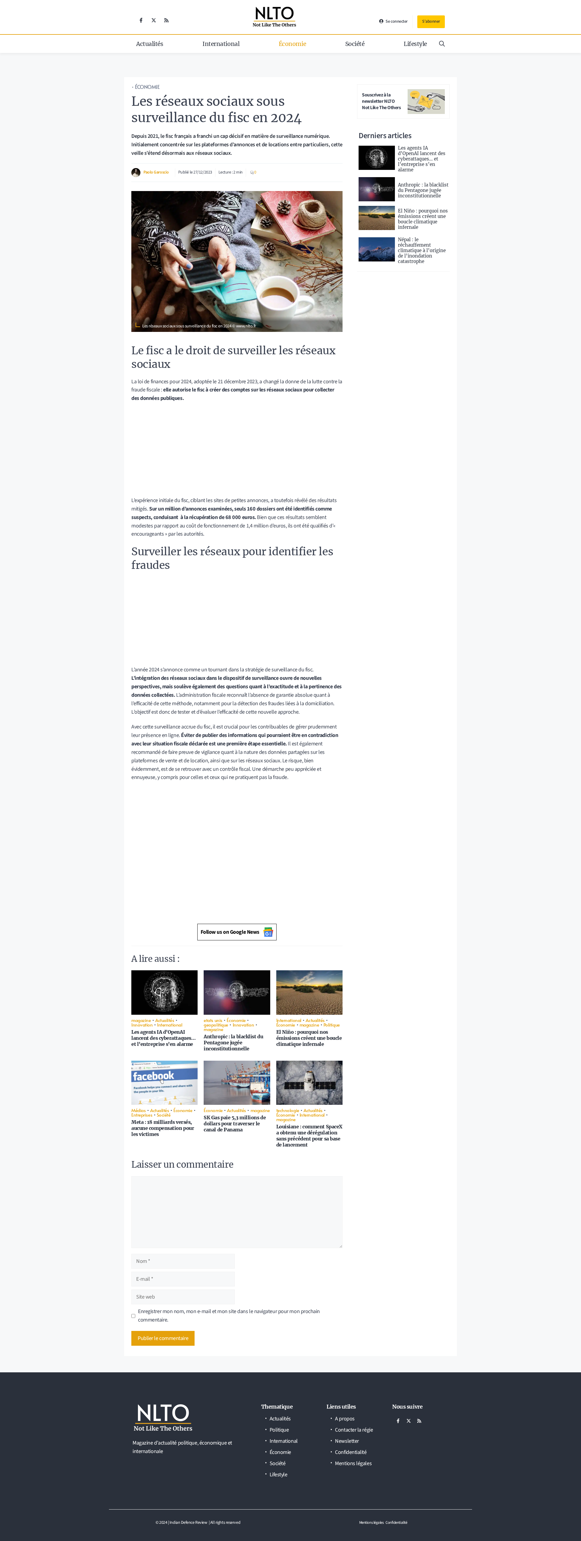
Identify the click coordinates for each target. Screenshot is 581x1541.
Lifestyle (415, 43)
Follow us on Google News (230, 932)
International (220, 43)
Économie (292, 43)
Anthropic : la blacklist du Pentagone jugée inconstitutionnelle (233, 1042)
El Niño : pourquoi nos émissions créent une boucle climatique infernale (309, 1038)
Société (355, 43)
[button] (442, 44)
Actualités (149, 43)
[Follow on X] (154, 20)
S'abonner (431, 21)
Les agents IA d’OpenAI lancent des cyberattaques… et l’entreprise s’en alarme (163, 1038)
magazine (141, 1020)
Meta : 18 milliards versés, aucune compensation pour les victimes (162, 1128)
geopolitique (216, 1024)
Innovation (142, 1024)
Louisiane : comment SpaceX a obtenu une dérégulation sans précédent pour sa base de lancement (309, 1136)
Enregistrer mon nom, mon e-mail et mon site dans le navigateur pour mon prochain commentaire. (229, 1316)
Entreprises (141, 1114)
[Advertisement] (237, 451)
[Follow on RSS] (166, 20)
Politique (331, 1024)
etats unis (213, 1020)
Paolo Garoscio (156, 172)
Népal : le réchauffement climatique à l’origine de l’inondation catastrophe (422, 250)
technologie (287, 1110)
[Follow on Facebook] (141, 20)
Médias (138, 1110)
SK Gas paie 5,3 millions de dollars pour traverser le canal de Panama (235, 1123)
